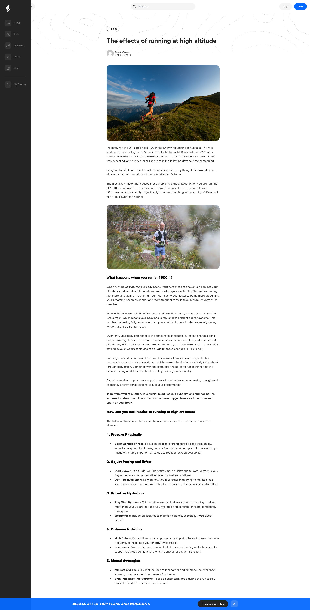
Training (112, 28)
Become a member (213, 603)
